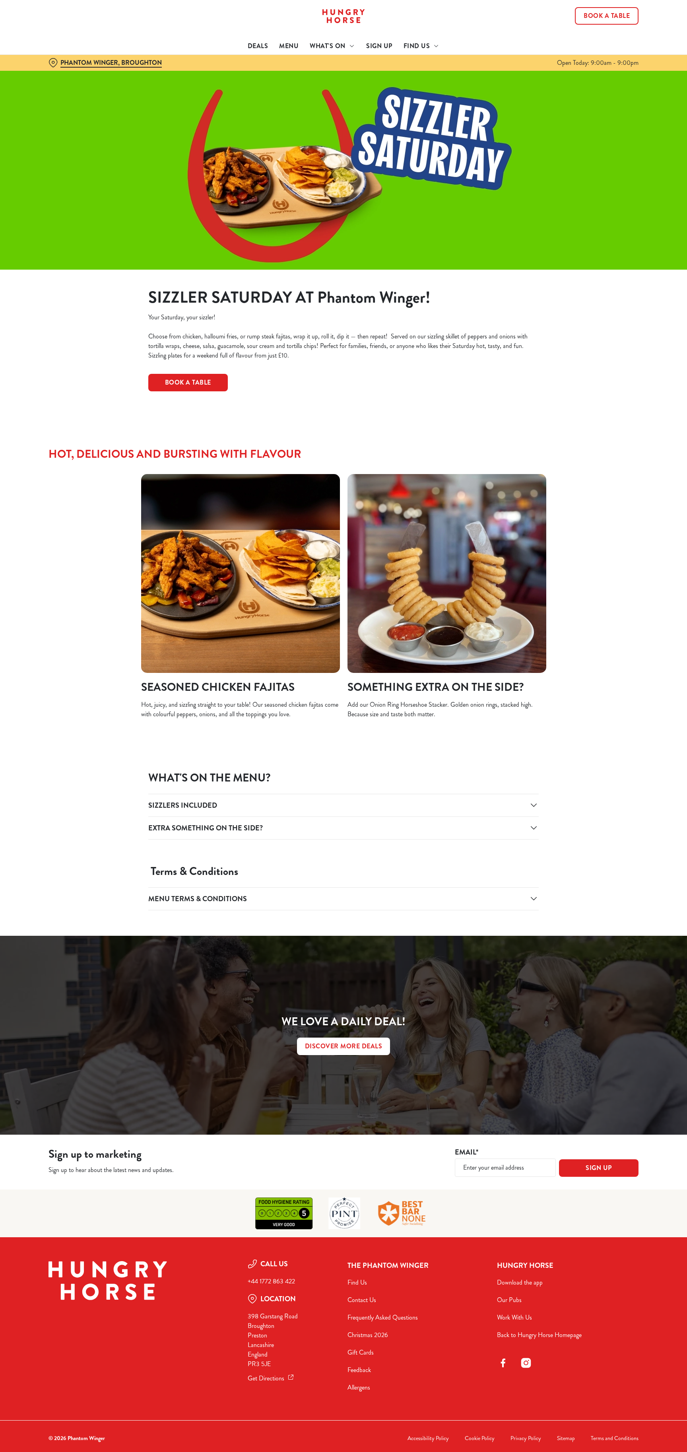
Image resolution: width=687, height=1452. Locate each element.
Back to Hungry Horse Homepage (539, 1334)
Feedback (359, 1369)
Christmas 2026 (367, 1334)
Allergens (358, 1387)
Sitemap (566, 1438)
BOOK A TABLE (188, 382)
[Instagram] (526, 1363)
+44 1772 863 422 (271, 1281)
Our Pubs (509, 1299)
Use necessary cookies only (604, 47)
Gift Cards (360, 1352)
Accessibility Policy (428, 1438)
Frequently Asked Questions (382, 1317)
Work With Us (514, 1317)
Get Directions (266, 1378)
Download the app (520, 1282)
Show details (430, 73)
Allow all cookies (604, 20)
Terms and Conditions (614, 1438)
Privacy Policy (525, 1438)
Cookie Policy (480, 1438)
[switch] (244, 73)
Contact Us (361, 1299)
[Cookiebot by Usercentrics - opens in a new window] (67, 74)
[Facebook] (503, 1363)
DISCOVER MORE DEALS (343, 1046)
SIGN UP (599, 1167)
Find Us (357, 1282)
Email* (466, 1152)
